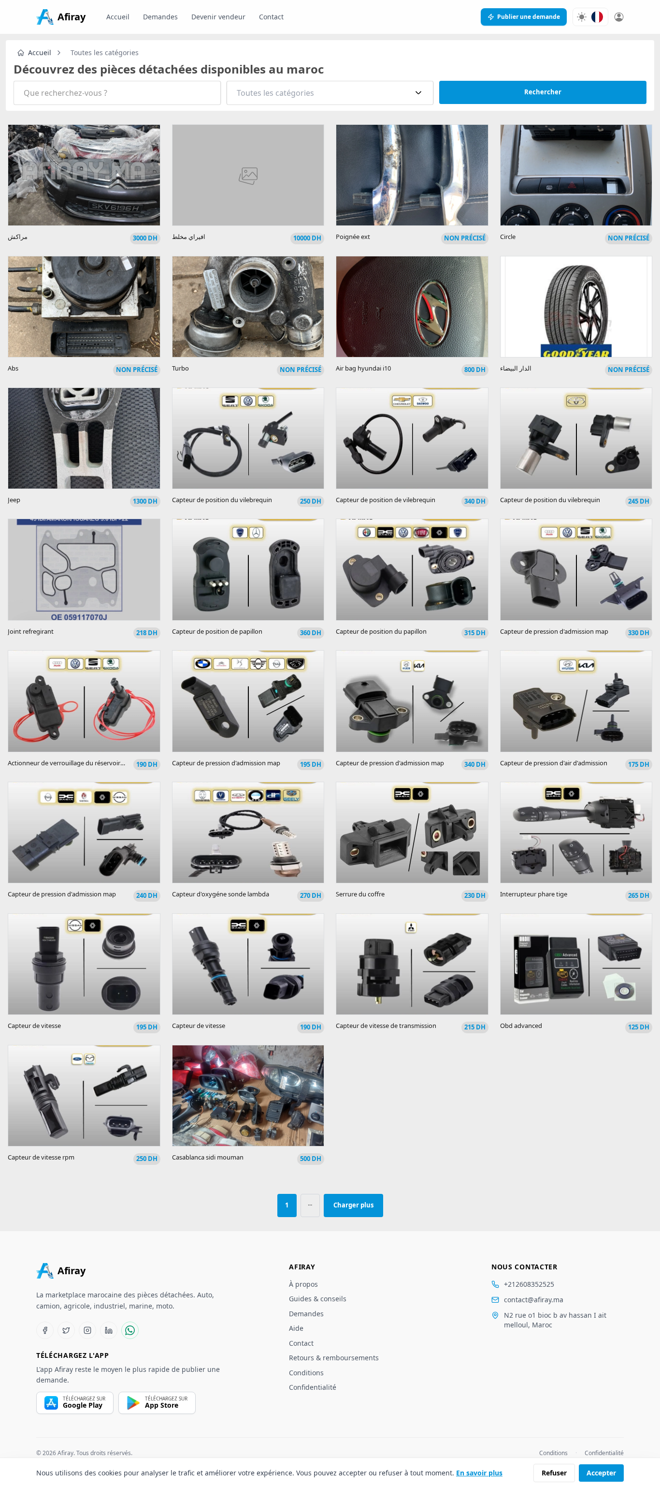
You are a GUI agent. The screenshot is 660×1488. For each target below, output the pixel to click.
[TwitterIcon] (66, 1330)
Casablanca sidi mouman (208, 1157)
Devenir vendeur (218, 16)
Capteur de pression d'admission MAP (554, 631)
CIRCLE (508, 236)
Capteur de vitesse (34, 1025)
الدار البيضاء (515, 368)
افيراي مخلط (188, 236)
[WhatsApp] (130, 1330)
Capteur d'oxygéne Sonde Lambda (220, 894)
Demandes (160, 16)
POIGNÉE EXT (353, 236)
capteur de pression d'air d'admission (553, 763)
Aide (296, 1328)
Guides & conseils (317, 1298)
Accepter (601, 1472)
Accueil (117, 16)
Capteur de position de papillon (217, 631)
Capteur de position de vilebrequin (385, 499)
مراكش (18, 236)
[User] (619, 17)
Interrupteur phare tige (533, 894)
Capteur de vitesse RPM (41, 1157)
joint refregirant (31, 631)
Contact (271, 16)
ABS (13, 368)
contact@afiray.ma (533, 1299)
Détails (83, 187)
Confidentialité (312, 1387)
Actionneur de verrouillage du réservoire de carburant (85, 763)
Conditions (306, 1372)
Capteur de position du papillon (381, 631)
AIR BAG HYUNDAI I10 (363, 368)
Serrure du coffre (360, 894)
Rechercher (542, 92)
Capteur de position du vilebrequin (222, 499)
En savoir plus (479, 1472)
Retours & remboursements (334, 1357)
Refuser (554, 1472)
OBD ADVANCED (521, 1025)
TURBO (180, 368)
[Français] (597, 17)
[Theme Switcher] (581, 17)
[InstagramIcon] (87, 1330)
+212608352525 (529, 1284)
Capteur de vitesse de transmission (386, 1025)
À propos (303, 1284)
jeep (14, 499)
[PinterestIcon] (108, 1330)
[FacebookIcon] (45, 1330)
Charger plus (353, 1205)
